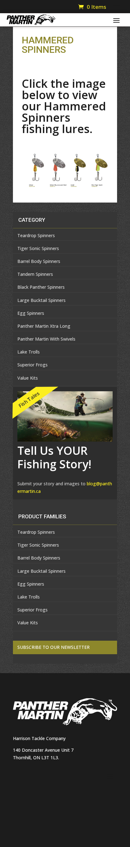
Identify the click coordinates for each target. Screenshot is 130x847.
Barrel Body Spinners (38, 261)
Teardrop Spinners (36, 235)
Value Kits (27, 378)
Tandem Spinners (35, 274)
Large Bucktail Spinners (41, 300)
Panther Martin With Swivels (46, 339)
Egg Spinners (30, 313)
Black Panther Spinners (41, 287)
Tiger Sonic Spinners (38, 248)
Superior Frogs (32, 365)
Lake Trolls (28, 352)
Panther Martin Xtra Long (43, 326)
